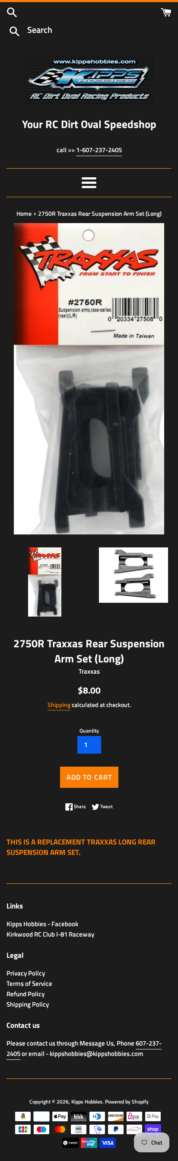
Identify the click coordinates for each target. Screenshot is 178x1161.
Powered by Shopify (127, 1101)
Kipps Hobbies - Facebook (42, 924)
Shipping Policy (27, 1004)
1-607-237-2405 (99, 150)
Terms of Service (29, 983)
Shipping (59, 704)
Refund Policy (25, 994)
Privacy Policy (25, 973)
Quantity (89, 730)
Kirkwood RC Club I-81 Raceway (50, 934)
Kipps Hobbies (86, 1101)
